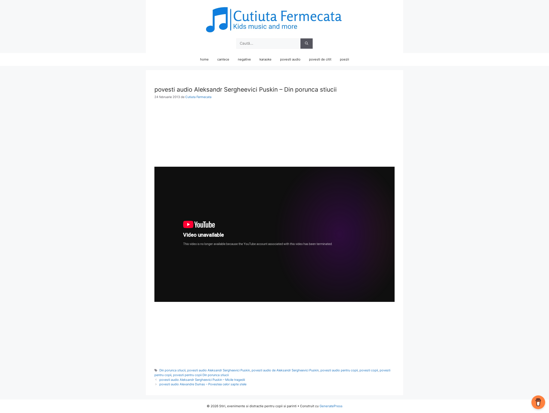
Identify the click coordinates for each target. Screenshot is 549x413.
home (204, 59)
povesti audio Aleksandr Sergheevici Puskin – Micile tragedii (202, 379)
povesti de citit (320, 59)
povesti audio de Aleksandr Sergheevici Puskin (285, 370)
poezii (344, 59)
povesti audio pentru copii (339, 370)
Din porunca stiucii (172, 370)
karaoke (265, 59)
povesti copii (368, 370)
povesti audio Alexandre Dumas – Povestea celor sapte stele (202, 384)
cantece (223, 59)
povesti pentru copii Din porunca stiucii (201, 375)
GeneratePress (331, 406)
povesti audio (290, 59)
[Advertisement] (274, 137)
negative (244, 59)
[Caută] (306, 43)
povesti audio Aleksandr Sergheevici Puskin (218, 370)
